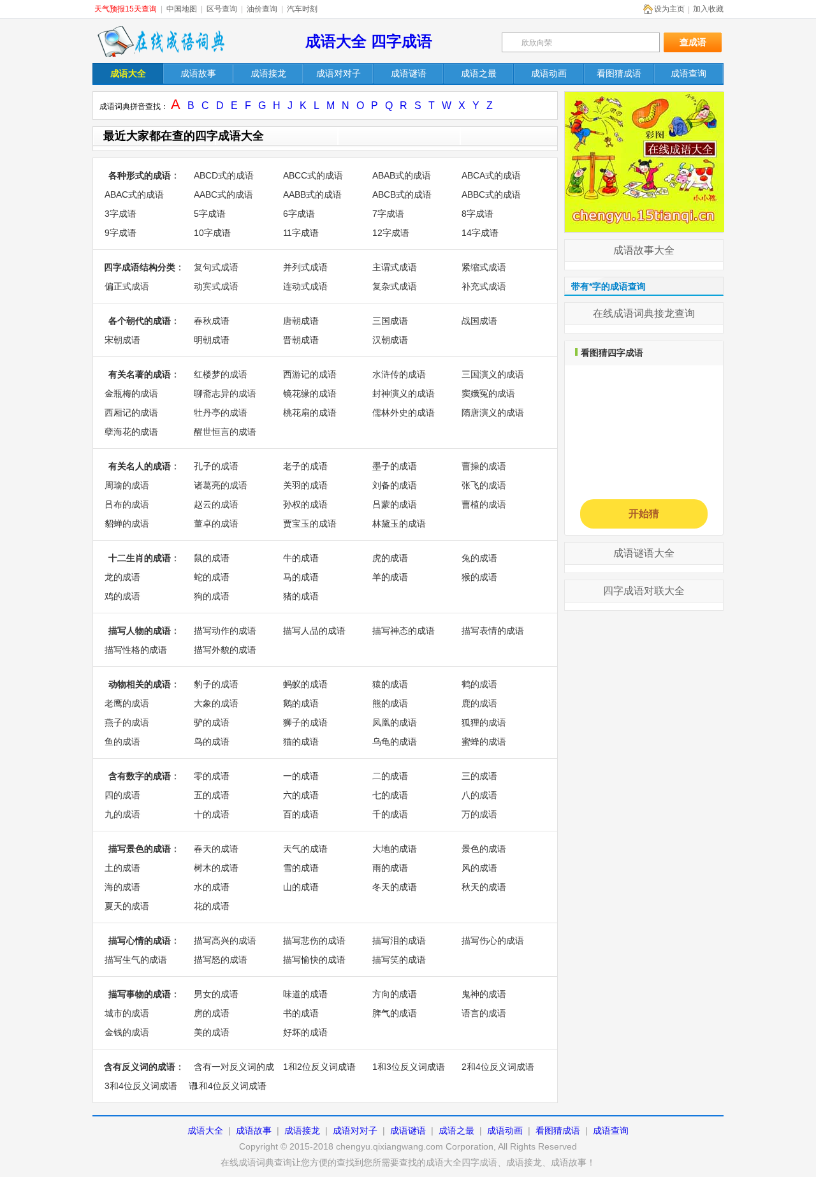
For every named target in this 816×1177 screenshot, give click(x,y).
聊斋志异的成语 (225, 393)
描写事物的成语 (139, 994)
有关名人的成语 (139, 466)
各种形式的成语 (139, 175)
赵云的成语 (216, 504)
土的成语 (122, 868)
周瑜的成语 (127, 485)
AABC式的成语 (223, 194)
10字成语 (212, 233)
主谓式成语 (394, 267)
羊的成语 (390, 577)
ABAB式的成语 (401, 175)
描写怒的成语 (220, 959)
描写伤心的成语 (493, 940)
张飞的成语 (484, 485)
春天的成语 (216, 849)
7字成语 (388, 213)
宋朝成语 (122, 340)
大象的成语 (216, 703)
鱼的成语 (122, 741)
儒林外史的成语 (403, 412)
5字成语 (210, 213)
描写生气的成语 (136, 959)
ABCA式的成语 (491, 175)
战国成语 (479, 321)
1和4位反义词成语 (230, 1086)
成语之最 (456, 1130)
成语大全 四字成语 (368, 41)
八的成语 (479, 795)
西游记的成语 (310, 374)
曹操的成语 (484, 466)
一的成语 (301, 776)
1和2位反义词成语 (319, 1067)
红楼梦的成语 (220, 374)
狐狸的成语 (484, 722)
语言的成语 (484, 1013)
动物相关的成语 (139, 684)
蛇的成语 (211, 577)
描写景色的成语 (139, 849)
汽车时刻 (302, 8)
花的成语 (211, 906)
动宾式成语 (216, 286)
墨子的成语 (394, 466)
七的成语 (390, 795)
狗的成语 (211, 596)
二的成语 (390, 776)
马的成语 (301, 577)
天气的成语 (305, 849)
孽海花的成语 (131, 432)
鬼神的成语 (484, 994)
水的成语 (211, 887)
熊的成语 (390, 703)
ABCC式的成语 (313, 175)
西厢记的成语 (131, 412)
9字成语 (120, 233)
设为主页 (669, 8)
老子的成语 (305, 466)
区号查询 (222, 8)
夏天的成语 (127, 906)
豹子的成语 (216, 684)
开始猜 (644, 513)
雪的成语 (301, 868)
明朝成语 (211, 340)
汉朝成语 (390, 340)
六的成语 (301, 795)
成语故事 (254, 1130)
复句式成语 (216, 267)
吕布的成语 (127, 504)
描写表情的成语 (493, 630)
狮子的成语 (305, 722)
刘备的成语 (394, 485)
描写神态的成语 (403, 630)
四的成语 (122, 795)
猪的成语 (301, 596)
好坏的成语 (305, 1032)
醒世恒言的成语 (225, 432)
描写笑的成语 (399, 959)
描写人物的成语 (139, 630)
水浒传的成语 (399, 374)
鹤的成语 (479, 684)
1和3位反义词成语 (408, 1067)
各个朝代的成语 (139, 321)
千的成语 (390, 814)
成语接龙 (302, 1130)
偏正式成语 (127, 286)
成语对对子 (355, 1130)
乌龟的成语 (394, 741)
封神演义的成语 (403, 393)
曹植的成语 (484, 504)
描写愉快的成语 (314, 959)
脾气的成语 (394, 1013)
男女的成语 (216, 994)
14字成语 (480, 233)
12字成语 (390, 233)
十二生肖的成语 (139, 558)
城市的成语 (127, 1013)
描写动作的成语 (225, 630)
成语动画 (505, 1130)
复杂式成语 (394, 286)
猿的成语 (390, 684)
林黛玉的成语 (399, 523)
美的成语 (211, 1032)
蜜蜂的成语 (484, 741)
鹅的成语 (301, 703)
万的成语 (479, 814)
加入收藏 (708, 8)
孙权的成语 (305, 504)
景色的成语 (484, 849)
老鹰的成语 (127, 703)
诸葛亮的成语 (220, 485)
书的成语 (301, 1013)
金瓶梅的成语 (131, 393)
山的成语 (301, 887)
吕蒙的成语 (394, 504)
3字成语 (120, 213)
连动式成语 (305, 286)
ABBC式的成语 (491, 194)
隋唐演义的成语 (493, 412)
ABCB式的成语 (402, 194)
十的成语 (211, 814)
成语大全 (205, 1130)
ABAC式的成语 (134, 194)
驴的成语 (211, 722)
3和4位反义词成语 (141, 1086)
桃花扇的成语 (310, 412)
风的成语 (479, 868)
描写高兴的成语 (225, 940)
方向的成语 (394, 994)
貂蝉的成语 (127, 523)
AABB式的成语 (312, 194)
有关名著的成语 (139, 374)
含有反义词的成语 (139, 1067)
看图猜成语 (558, 1130)
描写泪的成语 (399, 940)
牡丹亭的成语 (220, 412)
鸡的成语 (122, 596)
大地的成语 (394, 849)
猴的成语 (479, 577)
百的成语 (301, 814)
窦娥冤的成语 (488, 393)
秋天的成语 (484, 887)
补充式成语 (484, 286)
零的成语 (211, 776)
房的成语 (211, 1013)
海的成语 (122, 887)
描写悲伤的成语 (314, 940)
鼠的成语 (211, 558)
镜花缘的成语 (310, 393)
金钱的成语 (127, 1032)
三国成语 (390, 321)
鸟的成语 (211, 741)
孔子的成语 (216, 466)
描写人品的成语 (314, 630)
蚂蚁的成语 (305, 684)
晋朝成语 (301, 340)
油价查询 (262, 8)
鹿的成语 (479, 703)
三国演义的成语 (493, 374)
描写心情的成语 (139, 940)
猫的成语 (301, 741)
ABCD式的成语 (224, 175)
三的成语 (479, 776)
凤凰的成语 (394, 722)
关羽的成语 (305, 485)
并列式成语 (305, 267)
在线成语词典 (161, 41)
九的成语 (122, 814)
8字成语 (477, 213)
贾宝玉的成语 (310, 523)
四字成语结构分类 (139, 267)
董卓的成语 (216, 523)
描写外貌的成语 (225, 650)
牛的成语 (301, 558)
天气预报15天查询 (125, 8)
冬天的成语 (394, 887)
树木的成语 (216, 868)
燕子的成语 (127, 722)
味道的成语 (305, 994)
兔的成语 (479, 558)
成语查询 (611, 1130)
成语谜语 (408, 1130)
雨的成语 (390, 868)
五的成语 (211, 795)
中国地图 (181, 8)
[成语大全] (644, 97)
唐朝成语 (301, 321)
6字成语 (299, 213)
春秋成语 (211, 321)
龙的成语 (122, 577)
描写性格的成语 (136, 650)
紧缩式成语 (484, 267)
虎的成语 (390, 558)
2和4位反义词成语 (498, 1067)
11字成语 (301, 233)
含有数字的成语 (139, 776)
